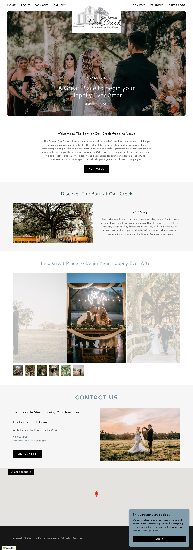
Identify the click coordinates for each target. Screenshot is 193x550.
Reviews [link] (139, 5)
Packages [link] (42, 5)
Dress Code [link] (177, 5)
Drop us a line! (27, 454)
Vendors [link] (157, 5)
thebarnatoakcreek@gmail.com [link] (29, 441)
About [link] (25, 5)
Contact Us (96, 169)
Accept (159, 539)
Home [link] (11, 5)
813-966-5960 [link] (96, 78)
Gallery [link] (59, 5)
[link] (96, 5)
